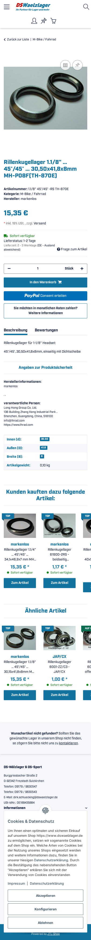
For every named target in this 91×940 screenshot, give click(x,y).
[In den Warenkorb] (7, 53)
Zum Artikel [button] (20, 583)
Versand (40, 223)
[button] (87, 7)
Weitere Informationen (45, 313)
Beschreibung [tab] (15, 330)
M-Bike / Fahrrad (33, 194)
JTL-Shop (53, 934)
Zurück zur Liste (18, 40)
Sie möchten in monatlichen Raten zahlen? (45, 310)
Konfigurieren (46, 909)
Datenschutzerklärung (51, 860)
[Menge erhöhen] (82, 268)
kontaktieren (68, 743)
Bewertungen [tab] (46, 330)
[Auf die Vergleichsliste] (65, 65)
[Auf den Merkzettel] (77, 65)
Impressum (16, 883)
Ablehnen (45, 923)
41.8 (43, 447)
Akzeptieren (45, 895)
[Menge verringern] (9, 268)
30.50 (44, 439)
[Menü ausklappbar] (7, 5)
